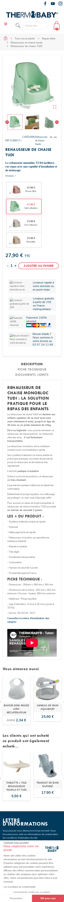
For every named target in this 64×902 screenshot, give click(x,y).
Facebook (45, 3)
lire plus (11, 175)
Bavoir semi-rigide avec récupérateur (16, 709)
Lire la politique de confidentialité (20, 887)
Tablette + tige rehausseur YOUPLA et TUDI (16, 786)
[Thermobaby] (32, 14)
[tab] (32, 364)
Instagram (60, 3)
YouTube (52, 3)
